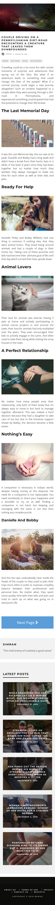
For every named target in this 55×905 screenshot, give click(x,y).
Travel (25, 61)
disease (5, 61)
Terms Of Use (30, 890)
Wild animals (36, 61)
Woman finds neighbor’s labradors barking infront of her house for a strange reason (27, 809)
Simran (9, 54)
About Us (10, 890)
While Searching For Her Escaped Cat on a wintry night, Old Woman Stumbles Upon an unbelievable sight (27, 697)
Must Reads (15, 61)
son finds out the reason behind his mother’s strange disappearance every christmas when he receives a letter (27, 772)
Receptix (39, 892)
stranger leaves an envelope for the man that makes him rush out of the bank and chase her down (27, 734)
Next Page (26, 622)
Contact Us (21, 892)
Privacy (49, 890)
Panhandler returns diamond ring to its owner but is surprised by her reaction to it (27, 847)
